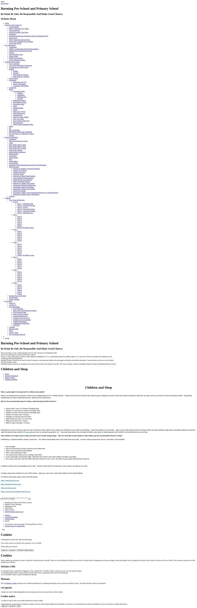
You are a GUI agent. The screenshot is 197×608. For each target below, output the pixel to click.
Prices (11, 331)
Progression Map (18, 104)
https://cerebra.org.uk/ (8, 488)
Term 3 (19, 220)
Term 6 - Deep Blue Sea (25, 213)
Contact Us (12, 305)
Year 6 (15, 283)
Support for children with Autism (23, 183)
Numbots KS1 (17, 115)
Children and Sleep (19, 172)
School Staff (13, 38)
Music (11, 126)
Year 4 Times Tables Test (21, 121)
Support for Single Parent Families (24, 176)
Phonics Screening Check (25, 228)
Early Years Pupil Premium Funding (24, 310)
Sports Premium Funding (17, 60)
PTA (10, 159)
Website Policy (10, 519)
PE (10, 128)
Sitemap (7, 515)
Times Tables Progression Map (23, 124)
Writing (15, 71)
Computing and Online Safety (18, 67)
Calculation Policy (19, 91)
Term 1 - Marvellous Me (25, 204)
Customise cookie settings (25, 550)
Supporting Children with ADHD (24, 189)
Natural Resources (19, 113)
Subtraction (21, 95)
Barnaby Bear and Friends (17, 296)
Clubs (11, 143)
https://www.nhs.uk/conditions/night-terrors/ (16, 492)
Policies (11, 53)
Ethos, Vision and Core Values (19, 29)
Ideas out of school (19, 111)
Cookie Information (11, 517)
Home (7, 23)
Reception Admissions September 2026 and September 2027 (28, 36)
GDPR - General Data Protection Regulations (24, 49)
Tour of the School (15, 43)
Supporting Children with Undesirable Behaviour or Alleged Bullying (35, 193)
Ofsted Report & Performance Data (20, 51)
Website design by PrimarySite (15, 526)
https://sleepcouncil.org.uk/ (10, 481)
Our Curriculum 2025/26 (17, 334)
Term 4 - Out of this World (25, 209)
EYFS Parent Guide (19, 312)
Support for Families (15, 150)
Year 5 (15, 270)
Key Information (10, 45)
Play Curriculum (14, 130)
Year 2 (15, 229)
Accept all (12, 550)
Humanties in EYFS (19, 82)
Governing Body (14, 30)
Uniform (12, 196)
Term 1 (19, 216)
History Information (19, 84)
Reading (16, 73)
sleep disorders (30, 432)
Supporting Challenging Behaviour (24, 185)
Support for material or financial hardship (26, 169)
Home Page (4, 3)
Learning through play (20, 316)
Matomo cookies (11, 583)
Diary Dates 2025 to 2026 (17, 145)
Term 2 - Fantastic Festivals (26, 205)
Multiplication (21, 97)
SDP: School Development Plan (19, 40)
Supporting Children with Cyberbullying (26, 194)
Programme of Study (20, 102)
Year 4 (15, 257)
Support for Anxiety (19, 191)
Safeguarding (13, 161)
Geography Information (20, 86)
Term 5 (19, 224)
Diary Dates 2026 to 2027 (17, 146)
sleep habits (97, 432)
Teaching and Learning (12, 62)
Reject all (4, 550)
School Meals (13, 163)
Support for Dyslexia (20, 170)
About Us (12, 303)
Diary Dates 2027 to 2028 (17, 148)
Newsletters (13, 156)
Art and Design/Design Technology (20, 65)
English (11, 69)
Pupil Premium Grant (16, 54)
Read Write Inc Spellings (21, 76)
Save (18, 606)
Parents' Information (11, 137)
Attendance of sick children (22, 320)
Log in (7, 338)
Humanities (12, 80)
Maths (11, 89)
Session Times (13, 333)
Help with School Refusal (21, 181)
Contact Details (14, 27)
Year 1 (15, 215)
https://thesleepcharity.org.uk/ (11, 484)
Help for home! (14, 167)
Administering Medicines (21, 323)
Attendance (12, 139)
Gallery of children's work (25, 255)
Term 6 (19, 226)
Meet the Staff (13, 329)
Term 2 (19, 218)
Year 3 (15, 242)
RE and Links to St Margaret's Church (21, 134)
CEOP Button (13, 298)
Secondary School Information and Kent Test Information (27, 165)
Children (8, 198)
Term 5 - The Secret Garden (26, 211)
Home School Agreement (17, 152)
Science (11, 135)
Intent (15, 106)
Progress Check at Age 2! (21, 318)
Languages (12, 88)
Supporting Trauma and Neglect (23, 187)
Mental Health (13, 154)
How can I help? (18, 119)
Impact (15, 110)
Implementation (18, 108)
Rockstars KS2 (18, 123)
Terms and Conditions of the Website (21, 41)
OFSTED (16, 325)
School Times (13, 56)
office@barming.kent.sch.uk (14, 512)
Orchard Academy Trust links (18, 32)
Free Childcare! (18, 309)
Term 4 (19, 222)
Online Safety (13, 158)
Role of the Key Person (20, 314)
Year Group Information (17, 200)
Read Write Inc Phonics (20, 75)
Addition (20, 93)
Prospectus (12, 34)
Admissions (13, 47)
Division (20, 99)
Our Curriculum (14, 64)
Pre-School (8, 301)
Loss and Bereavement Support (23, 178)
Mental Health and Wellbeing (22, 180)
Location (12, 327)
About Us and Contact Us (13, 25)
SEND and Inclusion (16, 58)
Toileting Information (20, 321)
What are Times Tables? (21, 117)
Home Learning (14, 299)
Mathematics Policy (19, 100)
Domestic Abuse (18, 174)
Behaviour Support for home (18, 141)
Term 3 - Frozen (22, 207)
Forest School (13, 78)
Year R (15, 202)
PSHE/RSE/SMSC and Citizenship (20, 132)
